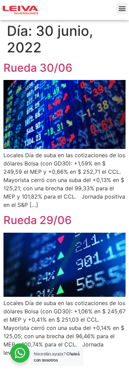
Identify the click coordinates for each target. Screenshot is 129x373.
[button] (122, 8)
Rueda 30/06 (37, 67)
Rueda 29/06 (37, 220)
